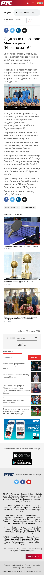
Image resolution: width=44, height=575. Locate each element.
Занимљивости (30, 515)
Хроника (14, 496)
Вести (6, 494)
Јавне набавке (34, 549)
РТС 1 (8, 527)
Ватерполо (26, 507)
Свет (32, 494)
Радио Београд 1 (18, 537)
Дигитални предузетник (23, 521)
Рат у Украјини (26, 498)
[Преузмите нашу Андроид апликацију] (22, 462)
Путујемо (29, 517)
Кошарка (26, 506)
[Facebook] (6, 30)
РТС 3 (23, 527)
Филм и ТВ (27, 519)
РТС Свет (32, 527)
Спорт (9, 506)
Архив (22, 544)
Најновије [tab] (8, 351)
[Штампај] (24, 30)
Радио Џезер (33, 543)
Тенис (35, 506)
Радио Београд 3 (12, 539)
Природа (7, 521)
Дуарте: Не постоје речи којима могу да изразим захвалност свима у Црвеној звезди (16, 411)
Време (37, 498)
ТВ (4, 527)
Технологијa (18, 517)
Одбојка (6, 507)
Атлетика (37, 507)
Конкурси (14, 551)
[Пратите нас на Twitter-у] (16, 482)
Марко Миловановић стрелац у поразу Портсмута (16, 375)
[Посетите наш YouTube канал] (28, 482)
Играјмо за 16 (28, 207)
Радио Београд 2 (34, 537)
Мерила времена (10, 498)
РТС (4, 549)
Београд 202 (27, 539)
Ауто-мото (8, 509)
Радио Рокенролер (24, 541)
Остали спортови (22, 509)
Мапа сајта (33, 556)
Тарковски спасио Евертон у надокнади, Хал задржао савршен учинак (15, 400)
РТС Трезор (29, 531)
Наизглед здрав (28, 523)
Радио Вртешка (19, 543)
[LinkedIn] (18, 30)
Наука (37, 519)
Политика (15, 494)
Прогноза (10, 338)
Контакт (11, 549)
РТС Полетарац (26, 533)
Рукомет (15, 507)
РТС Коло (18, 531)
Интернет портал (27, 551)
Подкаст (36, 499)
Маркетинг (21, 549)
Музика (8, 517)
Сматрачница (24, 499)
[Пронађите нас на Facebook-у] (22, 482)
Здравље (17, 519)
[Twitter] (12, 30)
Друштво (24, 496)
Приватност (9, 565)
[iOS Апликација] (22, 429)
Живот (19, 515)
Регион (24, 494)
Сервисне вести (10, 499)
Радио (6, 537)
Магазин (10, 515)
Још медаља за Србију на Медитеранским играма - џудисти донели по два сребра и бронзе (16, 389)
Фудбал (16, 506)
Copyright (19, 565)
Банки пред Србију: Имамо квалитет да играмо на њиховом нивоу (16, 365)
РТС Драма (17, 529)
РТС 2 (16, 527)
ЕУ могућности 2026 (22, 501)
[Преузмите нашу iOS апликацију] (22, 455)
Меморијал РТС (12, 207)
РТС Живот (28, 529)
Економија (35, 496)
